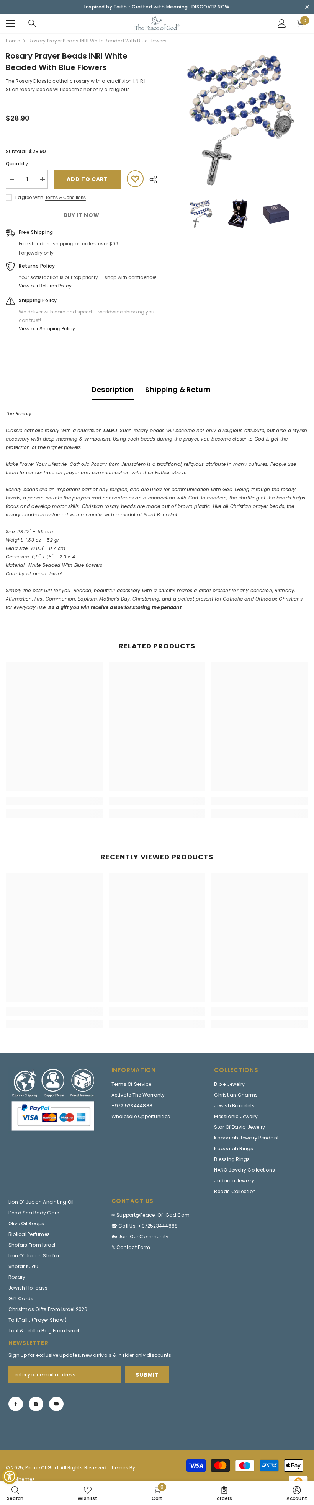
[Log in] (282, 23)
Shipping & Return (178, 389)
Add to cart (87, 179)
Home (13, 41)
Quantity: (17, 163)
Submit (147, 1375)
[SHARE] (150, 179)
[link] (54, 801)
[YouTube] (56, 1404)
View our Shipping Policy (47, 328)
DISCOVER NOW (210, 6)
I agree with (29, 197)
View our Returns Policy (45, 285)
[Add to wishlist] (135, 178)
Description (113, 389)
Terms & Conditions (65, 197)
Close (307, 7)
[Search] (32, 23)
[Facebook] (15, 1404)
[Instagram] (36, 1404)
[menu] (10, 23)
